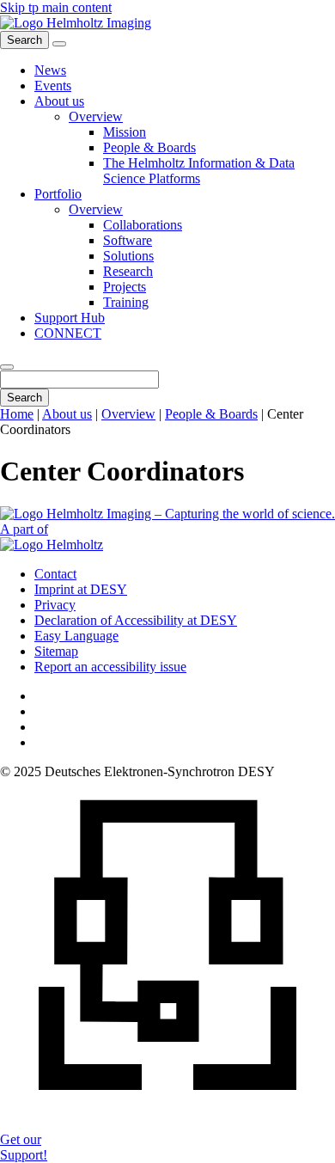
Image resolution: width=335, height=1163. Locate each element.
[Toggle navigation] (59, 43)
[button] (59, 101)
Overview (128, 414)
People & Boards (211, 414)
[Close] (7, 367)
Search (24, 397)
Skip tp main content (56, 7)
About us (67, 414)
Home (17, 414)
